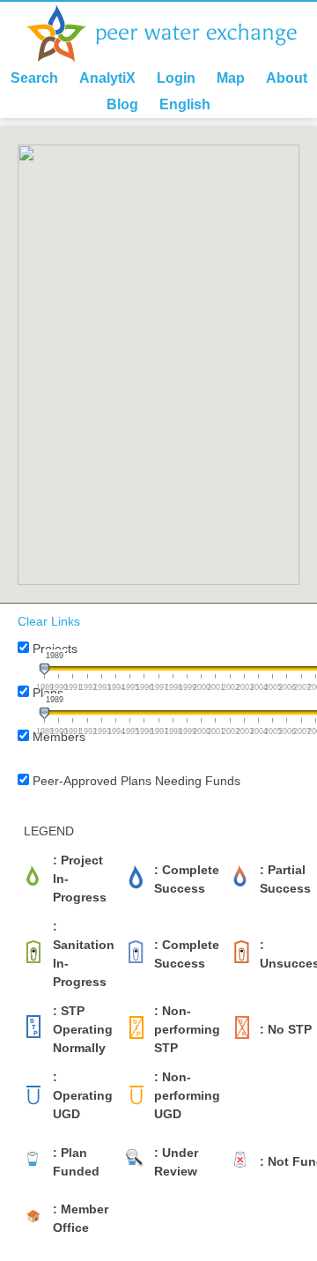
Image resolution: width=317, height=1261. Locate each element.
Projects (55, 649)
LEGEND (49, 831)
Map (231, 77)
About (286, 77)
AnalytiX (107, 77)
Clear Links (49, 621)
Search (34, 77)
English (184, 104)
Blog (122, 104)
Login (176, 77)
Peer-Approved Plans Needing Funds (136, 781)
